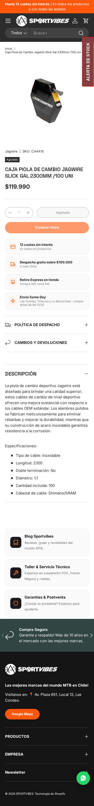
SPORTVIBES (24, 793)
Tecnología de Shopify (50, 793)
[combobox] (47, 33)
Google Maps (22, 714)
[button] (85, 20)
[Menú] (8, 20)
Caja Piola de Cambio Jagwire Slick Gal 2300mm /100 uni (43, 52)
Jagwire (11, 151)
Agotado (63, 212)
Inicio (8, 48)
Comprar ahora (47, 227)
